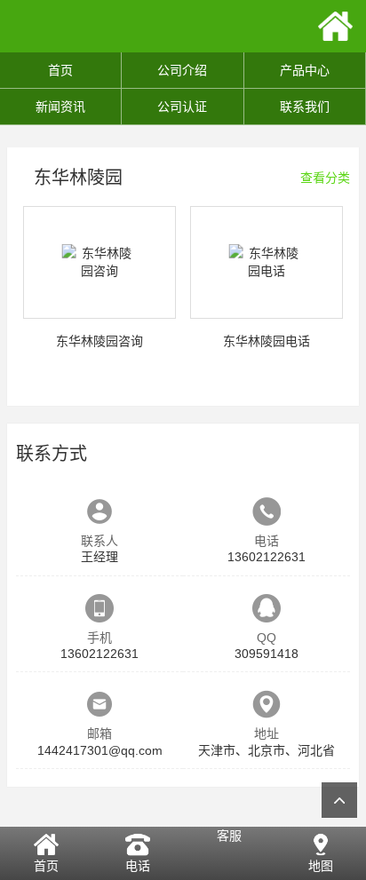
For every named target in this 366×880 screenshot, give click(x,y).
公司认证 (182, 106)
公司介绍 (182, 70)
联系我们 (305, 106)
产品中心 (305, 70)
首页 (60, 70)
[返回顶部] (339, 800)
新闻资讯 (60, 106)
